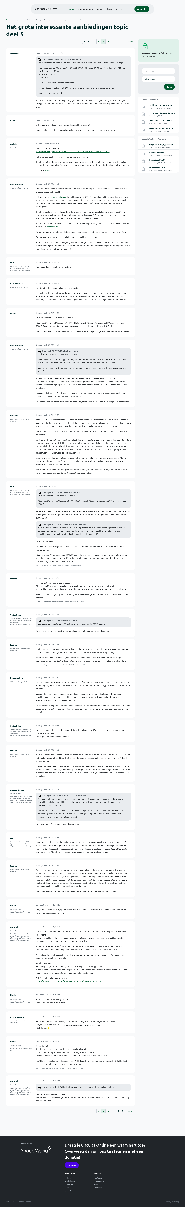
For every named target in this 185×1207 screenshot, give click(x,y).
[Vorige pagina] (89, 41)
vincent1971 (16, 53)
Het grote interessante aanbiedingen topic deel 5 (61, 20)
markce (13, 313)
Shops (109, 9)
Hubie (13, 905)
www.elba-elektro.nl (17, 797)
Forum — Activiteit (150, 99)
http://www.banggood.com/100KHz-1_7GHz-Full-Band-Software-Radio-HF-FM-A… (72, 151)
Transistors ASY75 (157, 152)
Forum (72, 9)
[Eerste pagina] (84, 41)
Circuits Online (12, 20)
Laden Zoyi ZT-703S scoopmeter (164, 120)
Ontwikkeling (34, 20)
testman (14, 415)
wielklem (14, 144)
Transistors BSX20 (157, 167)
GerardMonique (17, 1017)
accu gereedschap (58, 197)
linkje (47, 170)
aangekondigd (53, 226)
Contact (68, 1191)
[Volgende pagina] (119, 41)
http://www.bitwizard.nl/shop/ (20, 270)
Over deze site (100, 1181)
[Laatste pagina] (123, 41)
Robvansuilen (16, 184)
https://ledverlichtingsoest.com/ (21, 624)
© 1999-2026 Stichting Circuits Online (21, 1201)
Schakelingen (70, 1181)
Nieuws (100, 9)
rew (12, 262)
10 (108, 41)
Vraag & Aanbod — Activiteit (154, 139)
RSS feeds (98, 1187)
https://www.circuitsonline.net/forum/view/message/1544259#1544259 (68, 981)
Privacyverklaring (172, 1201)
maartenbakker (17, 789)
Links (67, 1187)
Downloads (69, 1184)
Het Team (98, 1178)
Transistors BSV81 (157, 159)
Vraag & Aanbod (86, 9)
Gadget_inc (15, 614)
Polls (96, 1184)
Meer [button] (117, 9)
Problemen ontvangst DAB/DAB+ (164, 105)
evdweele (14, 927)
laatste (130, 41)
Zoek (169, 87)
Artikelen (68, 1178)
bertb (12, 120)
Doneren (72, 1165)
